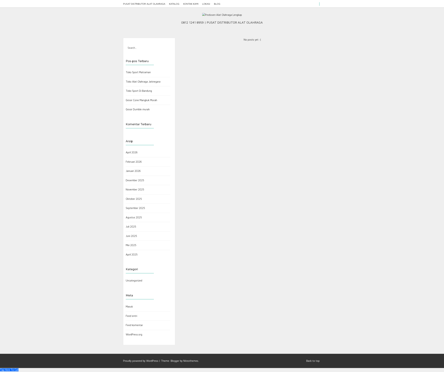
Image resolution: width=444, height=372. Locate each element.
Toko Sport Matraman (138, 72)
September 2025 (135, 208)
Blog (217, 3)
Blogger (175, 360)
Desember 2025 (135, 180)
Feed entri (131, 315)
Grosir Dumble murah (138, 109)
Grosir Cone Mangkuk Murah (141, 100)
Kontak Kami (190, 3)
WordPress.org (134, 334)
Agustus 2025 (134, 217)
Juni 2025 (131, 235)
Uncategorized (134, 280)
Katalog (174, 3)
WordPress (152, 360)
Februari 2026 (134, 161)
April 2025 (132, 254)
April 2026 (132, 152)
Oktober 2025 (134, 198)
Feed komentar (134, 325)
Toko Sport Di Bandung (139, 90)
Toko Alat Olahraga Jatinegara (143, 81)
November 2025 (135, 189)
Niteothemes (190, 360)
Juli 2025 (131, 226)
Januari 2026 (133, 170)
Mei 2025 (131, 245)
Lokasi (206, 3)
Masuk (129, 306)
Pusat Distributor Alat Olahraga (144, 3)
